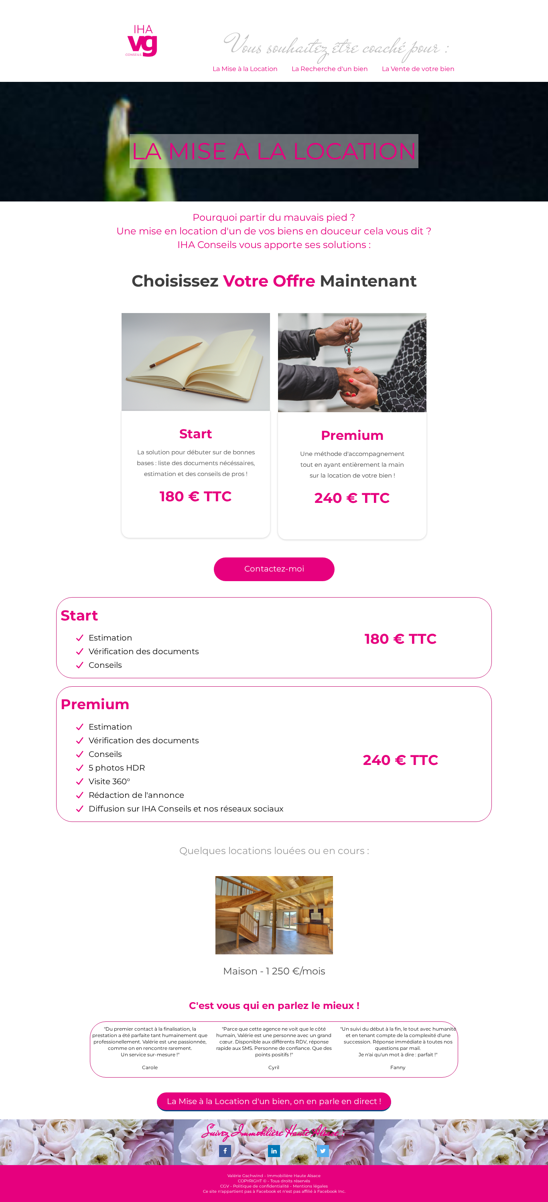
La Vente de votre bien (418, 69)
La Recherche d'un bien (330, 69)
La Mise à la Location (245, 69)
